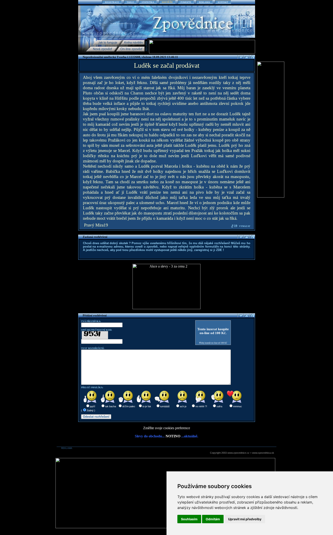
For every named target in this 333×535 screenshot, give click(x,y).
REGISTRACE (112, 2)
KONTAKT (223, 2)
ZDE (219, 250)
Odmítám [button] (213, 519)
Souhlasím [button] (189, 519)
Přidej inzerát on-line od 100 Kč (213, 343)
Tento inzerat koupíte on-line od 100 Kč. (213, 331)
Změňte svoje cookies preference (166, 428)
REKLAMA (204, 2)
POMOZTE (186, 2)
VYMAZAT (244, 226)
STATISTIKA (148, 2)
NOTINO (173, 436)
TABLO (130, 2)
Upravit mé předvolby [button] (244, 519)
